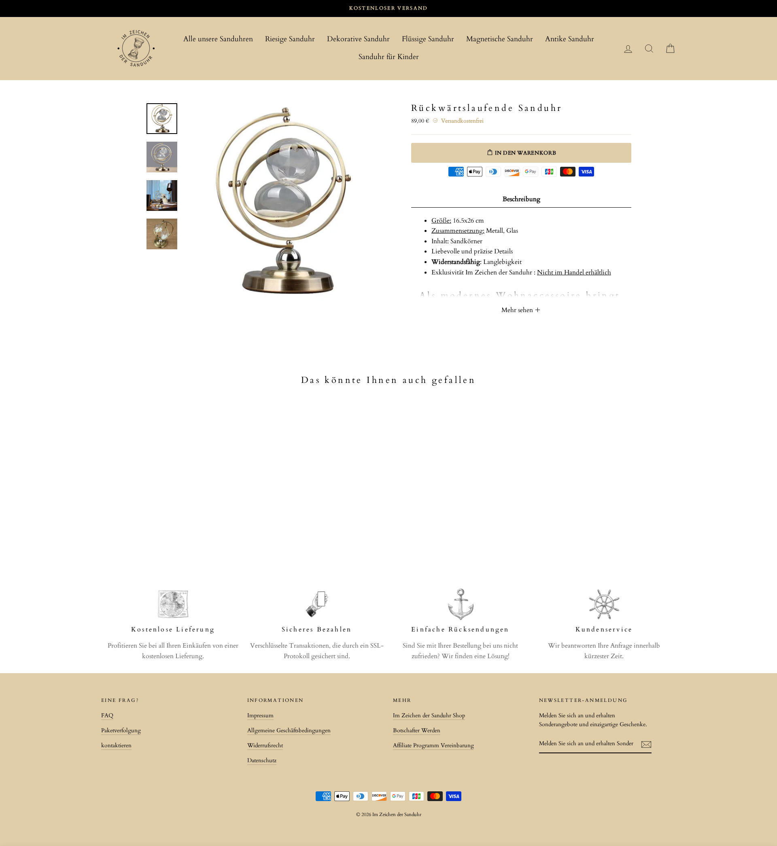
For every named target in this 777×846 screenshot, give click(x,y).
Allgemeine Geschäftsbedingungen (289, 730)
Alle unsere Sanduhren (218, 39)
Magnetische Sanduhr (499, 39)
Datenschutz (261, 760)
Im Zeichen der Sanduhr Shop (429, 715)
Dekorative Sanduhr (358, 39)
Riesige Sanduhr (290, 39)
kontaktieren (116, 745)
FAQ (107, 715)
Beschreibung (521, 199)
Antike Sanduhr (569, 39)
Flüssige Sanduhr (428, 39)
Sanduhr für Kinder (389, 57)
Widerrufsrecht (265, 745)
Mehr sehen (518, 310)
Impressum (260, 715)
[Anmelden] (646, 744)
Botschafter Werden (416, 730)
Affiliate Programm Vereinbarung (433, 745)
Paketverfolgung (121, 730)
